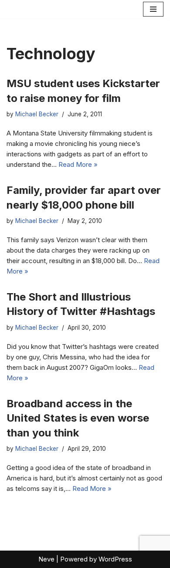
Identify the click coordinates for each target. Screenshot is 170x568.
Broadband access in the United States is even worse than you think (78, 418)
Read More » (78, 164)
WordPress (115, 559)
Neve (46, 559)
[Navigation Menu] (153, 9)
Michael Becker (36, 114)
